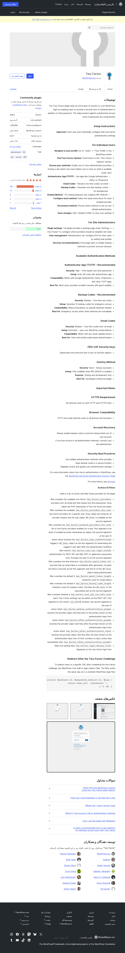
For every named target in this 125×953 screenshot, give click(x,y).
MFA (24, 157)
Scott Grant (70, 871)
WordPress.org (89, 78)
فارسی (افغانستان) (85, 938)
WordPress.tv (65, 924)
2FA (24, 152)
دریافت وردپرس (10, 4)
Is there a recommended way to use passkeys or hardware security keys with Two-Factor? (94, 829)
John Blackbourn (68, 877)
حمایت (47, 920)
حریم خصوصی (110, 924)
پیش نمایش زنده (17, 76)
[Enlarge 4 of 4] (112, 724)
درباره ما (112, 912)
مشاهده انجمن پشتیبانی (31, 234)
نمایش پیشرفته (35, 164)
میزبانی (112, 920)
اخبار (113, 916)
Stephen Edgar (69, 883)
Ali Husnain (105, 889)
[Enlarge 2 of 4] (88, 706)
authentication (16, 152)
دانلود (30, 76)
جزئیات (110, 89)
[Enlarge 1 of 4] (112, 706)
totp (12, 157)
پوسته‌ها (91, 916)
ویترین (91, 912)
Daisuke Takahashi (101, 871)
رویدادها (48, 916)
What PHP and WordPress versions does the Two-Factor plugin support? (98, 789)
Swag (47, 924)
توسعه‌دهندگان (67, 920)
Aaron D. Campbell (102, 877)
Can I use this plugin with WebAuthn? (98, 821)
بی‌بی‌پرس (24, 920)
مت (26, 916)
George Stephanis (68, 854)
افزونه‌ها (91, 920)
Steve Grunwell (103, 883)
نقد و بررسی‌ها (95, 89)
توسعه (80, 89)
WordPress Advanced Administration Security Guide (92, 476)
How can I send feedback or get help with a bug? (92, 798)
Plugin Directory (108, 12)
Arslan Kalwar (70, 889)
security (18, 157)
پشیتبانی (69, 916)
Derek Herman (103, 865)
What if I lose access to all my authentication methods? (90, 813)
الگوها (91, 924)
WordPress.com (21, 912)
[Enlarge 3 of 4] (65, 706)
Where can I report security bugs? (100, 805)
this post (111, 481)
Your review (36, 208)
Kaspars (106, 859)
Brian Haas (71, 859)
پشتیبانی (13, 89)
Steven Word (70, 865)
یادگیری (69, 912)
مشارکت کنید (46, 912)
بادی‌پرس (24, 924)
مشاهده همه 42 (15, 146)
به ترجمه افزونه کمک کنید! (41, 19)
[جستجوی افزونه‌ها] (89, 27)
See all (13, 208)
